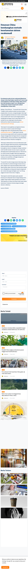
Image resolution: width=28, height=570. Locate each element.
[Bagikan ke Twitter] (8, 68)
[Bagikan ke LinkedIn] (14, 68)
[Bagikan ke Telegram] (20, 68)
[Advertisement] (14, 83)
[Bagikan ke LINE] (11, 68)
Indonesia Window (10, 37)
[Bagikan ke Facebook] (5, 68)
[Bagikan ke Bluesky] (17, 68)
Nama (3, 273)
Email (3, 279)
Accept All (5, 567)
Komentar (4, 284)
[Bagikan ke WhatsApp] (23, 68)
